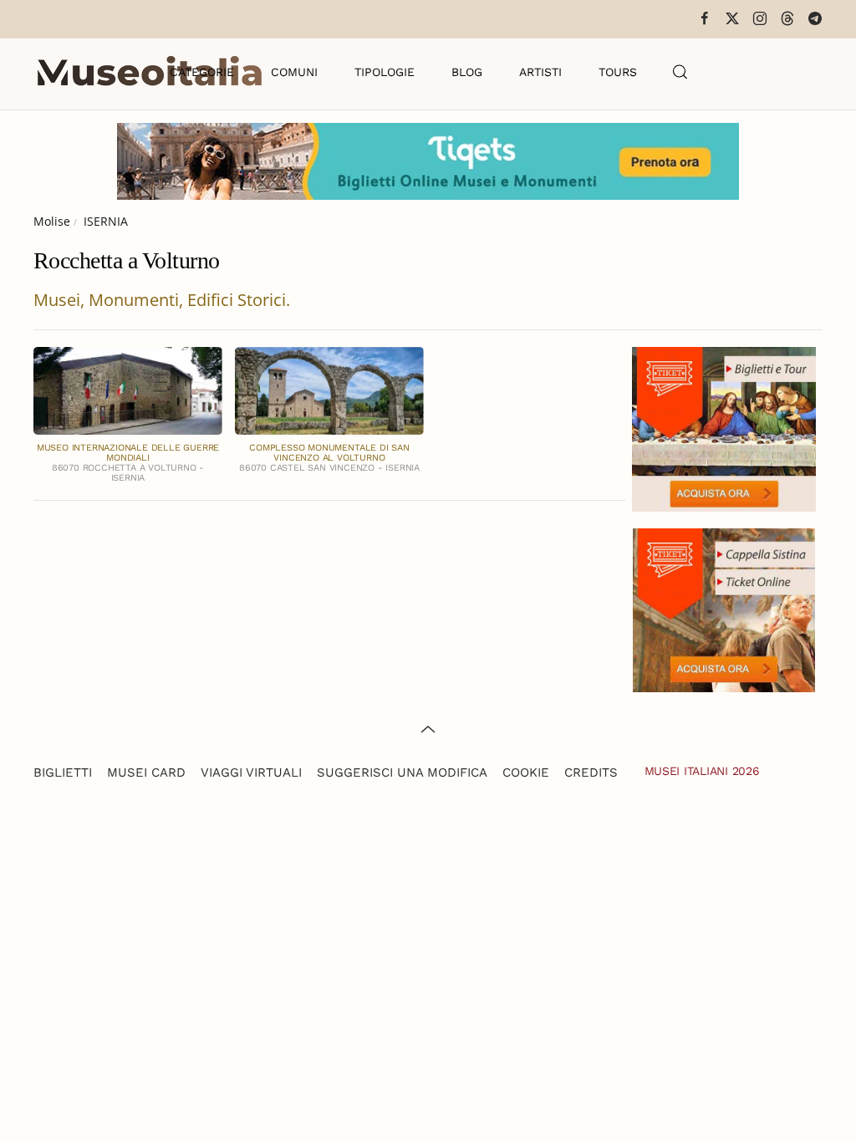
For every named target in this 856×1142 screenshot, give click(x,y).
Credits (591, 772)
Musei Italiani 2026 (702, 770)
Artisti (540, 72)
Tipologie (384, 72)
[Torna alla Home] (149, 71)
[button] (680, 71)
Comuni (294, 72)
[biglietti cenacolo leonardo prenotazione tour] (724, 427)
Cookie (525, 772)
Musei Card (146, 772)
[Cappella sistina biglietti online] (724, 608)
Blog (466, 72)
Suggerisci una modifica (402, 772)
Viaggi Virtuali (251, 772)
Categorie (202, 72)
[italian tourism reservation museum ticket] (428, 161)
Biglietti (62, 772)
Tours (618, 72)
